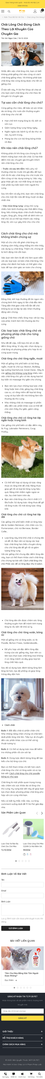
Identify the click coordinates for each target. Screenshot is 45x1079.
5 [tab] (29, 861)
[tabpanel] (11, 836)
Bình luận (5, 901)
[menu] (2, 11)
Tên (2, 880)
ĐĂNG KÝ (22, 1018)
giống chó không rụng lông (18, 373)
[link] (39, 1075)
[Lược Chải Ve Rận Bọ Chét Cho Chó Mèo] (11, 829)
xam (24, 854)
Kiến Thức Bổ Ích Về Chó (14, 17)
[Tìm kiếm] (9, 11)
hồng (30, 854)
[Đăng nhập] (35, 11)
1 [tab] (16, 861)
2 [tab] (19, 861)
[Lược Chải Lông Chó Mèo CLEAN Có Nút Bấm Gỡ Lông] (33, 829)
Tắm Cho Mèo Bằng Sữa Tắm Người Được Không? (21, 974)
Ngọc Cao (12, 38)
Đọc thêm (9, 980)
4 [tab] (25, 861)
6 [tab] (30, 987)
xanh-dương (27, 854)
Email (3, 890)
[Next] (42, 813)
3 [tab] (22, 861)
